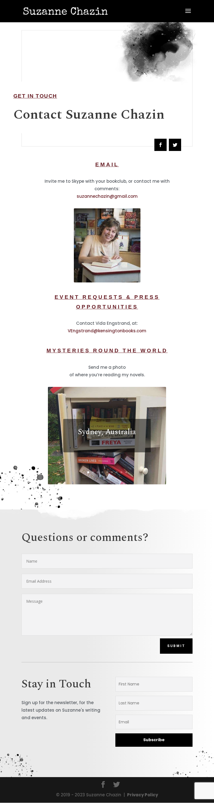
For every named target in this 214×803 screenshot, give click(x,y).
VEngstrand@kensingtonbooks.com (107, 331)
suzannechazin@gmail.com (107, 196)
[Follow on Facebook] (160, 145)
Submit (176, 646)
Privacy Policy (142, 795)
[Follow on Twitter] (175, 145)
